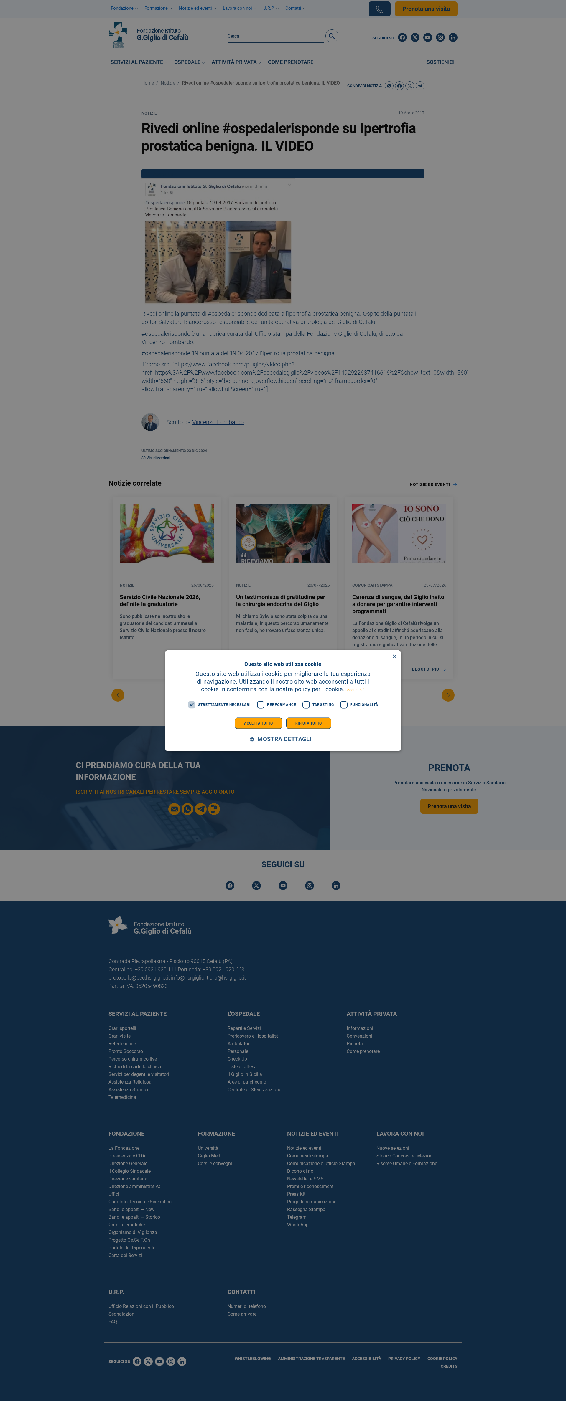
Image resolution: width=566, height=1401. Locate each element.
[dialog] (283, 700)
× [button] (394, 656)
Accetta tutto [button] (258, 723)
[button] (283, 739)
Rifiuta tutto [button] (308, 723)
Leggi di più (355, 690)
